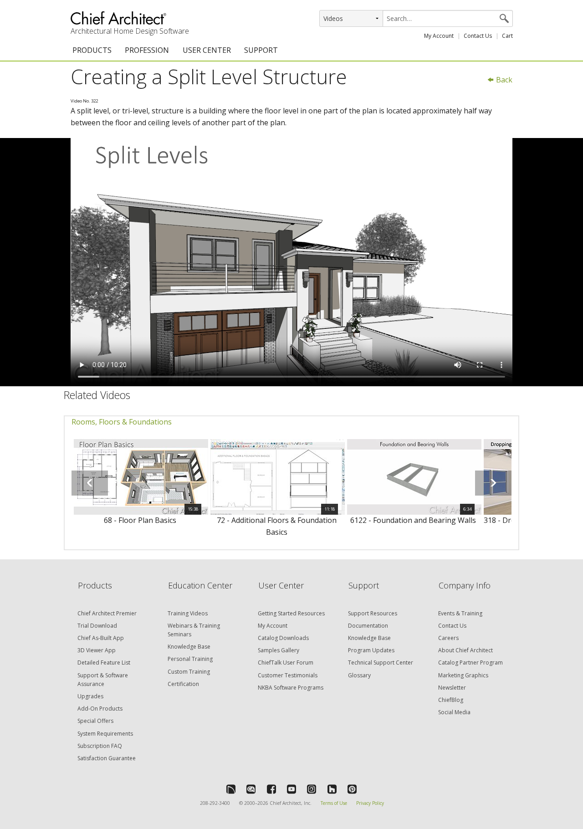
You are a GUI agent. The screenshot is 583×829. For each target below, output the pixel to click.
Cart (507, 36)
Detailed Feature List (103, 662)
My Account (439, 36)
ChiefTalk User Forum (285, 662)
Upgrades (90, 696)
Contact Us (478, 36)
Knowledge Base (189, 646)
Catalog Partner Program (470, 662)
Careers (448, 638)
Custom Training (189, 671)
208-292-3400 (215, 803)
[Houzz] (332, 788)
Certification (183, 684)
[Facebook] (271, 788)
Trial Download (97, 625)
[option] (140, 487)
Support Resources (372, 613)
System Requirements (105, 733)
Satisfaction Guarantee (106, 758)
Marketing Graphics (463, 675)
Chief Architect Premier (107, 613)
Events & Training (460, 613)
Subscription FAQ (99, 746)
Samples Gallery (278, 650)
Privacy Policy (370, 803)
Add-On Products (100, 708)
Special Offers (95, 721)
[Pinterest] (352, 788)
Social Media (454, 712)
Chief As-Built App (100, 638)
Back (503, 80)
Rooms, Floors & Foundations (122, 422)
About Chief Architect (465, 650)
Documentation (368, 625)
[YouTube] (291, 788)
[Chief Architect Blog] (251, 788)
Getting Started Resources (291, 613)
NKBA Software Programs (290, 687)
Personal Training (190, 659)
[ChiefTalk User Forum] (230, 788)
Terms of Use (334, 803)
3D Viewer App (96, 650)
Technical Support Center (380, 662)
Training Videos (188, 613)
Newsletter (452, 687)
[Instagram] (311, 788)
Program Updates (371, 650)
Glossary (359, 675)
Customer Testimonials (287, 675)
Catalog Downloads (283, 638)
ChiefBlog (450, 700)
